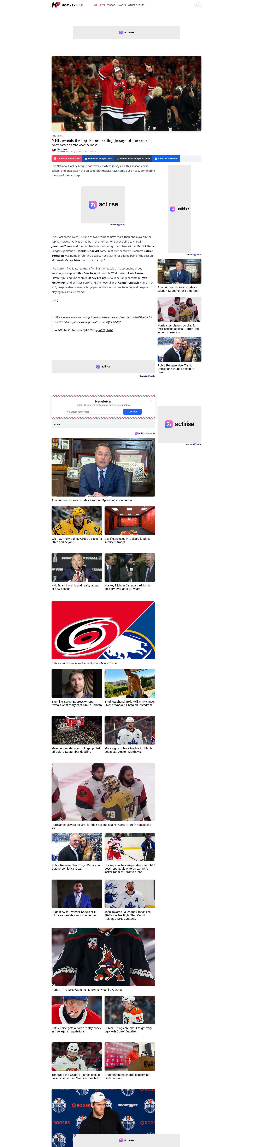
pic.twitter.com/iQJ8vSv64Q (104, 322)
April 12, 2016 (104, 330)
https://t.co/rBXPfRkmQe (134, 317)
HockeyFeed (62, 149)
